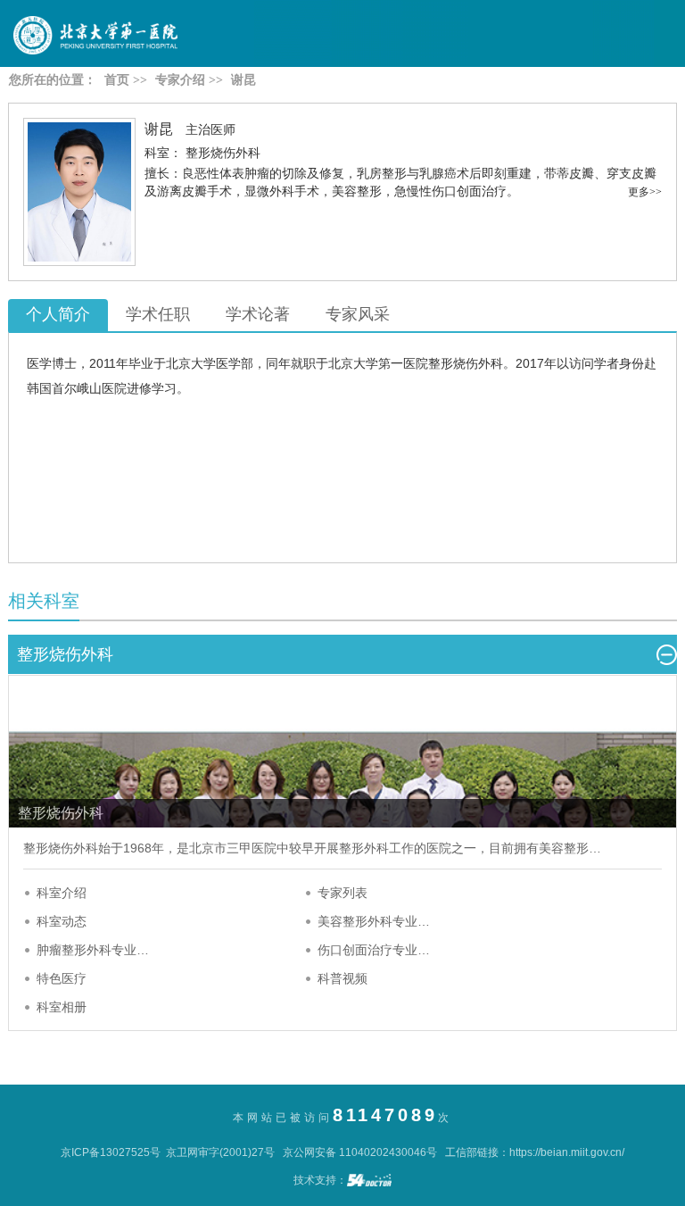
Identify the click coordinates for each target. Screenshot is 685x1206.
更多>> (645, 192)
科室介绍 (62, 893)
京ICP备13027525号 (111, 1152)
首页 (116, 80)
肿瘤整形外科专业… (93, 950)
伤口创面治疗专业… (374, 950)
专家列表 (342, 893)
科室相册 (62, 1007)
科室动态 (62, 921)
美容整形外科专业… (374, 921)
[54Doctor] (369, 1180)
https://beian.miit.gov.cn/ (566, 1152)
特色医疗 (62, 978)
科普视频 (342, 978)
